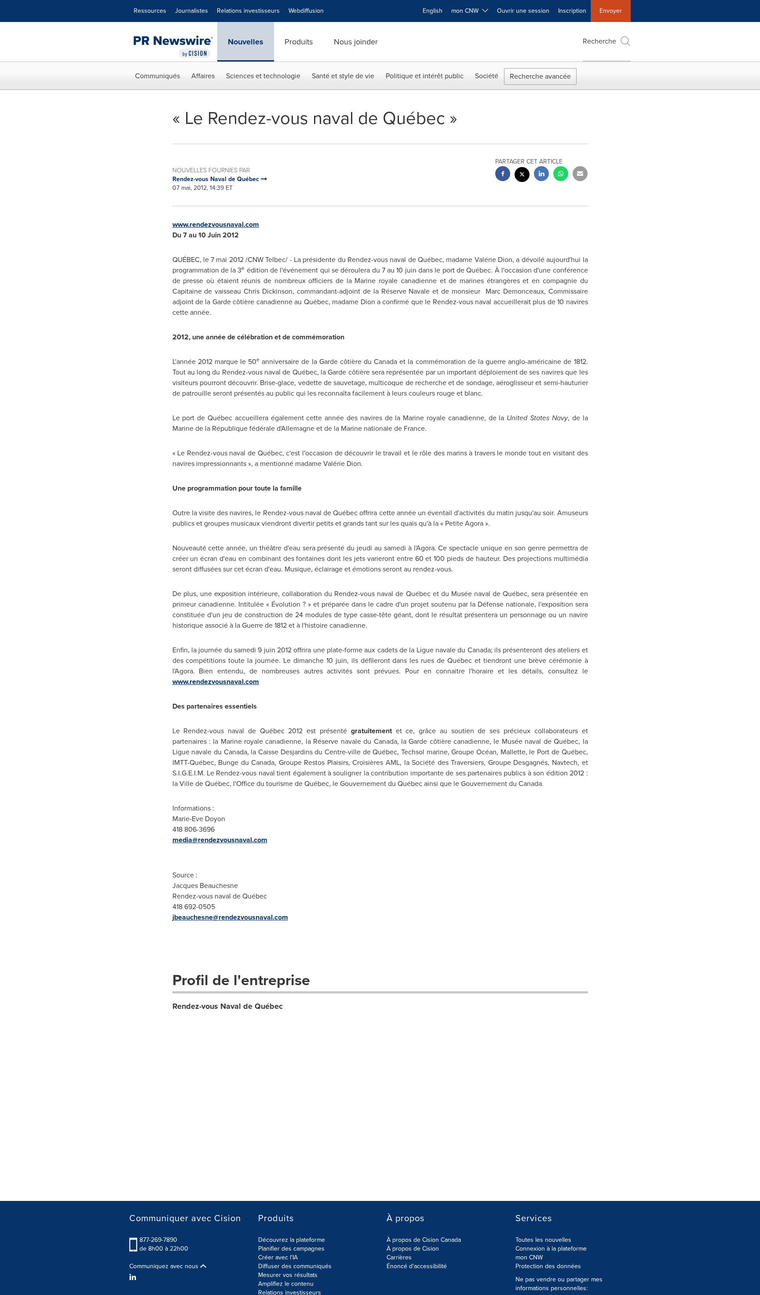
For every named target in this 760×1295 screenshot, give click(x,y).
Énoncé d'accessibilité (417, 1266)
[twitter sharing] (522, 175)
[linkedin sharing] (541, 174)
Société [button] (486, 76)
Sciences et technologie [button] (263, 76)
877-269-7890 (158, 1239)
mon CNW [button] (466, 10)
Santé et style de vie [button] (343, 76)
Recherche (599, 41)
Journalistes (191, 10)
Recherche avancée (540, 76)
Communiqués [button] (157, 76)
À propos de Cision (413, 1248)
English (432, 10)
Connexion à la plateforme (551, 1248)
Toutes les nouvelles (543, 1239)
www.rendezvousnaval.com (215, 224)
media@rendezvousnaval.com (219, 840)
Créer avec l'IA (278, 1257)
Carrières (399, 1257)
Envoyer (610, 10)
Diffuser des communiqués (295, 1266)
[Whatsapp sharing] (560, 174)
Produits (299, 41)
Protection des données (548, 1266)
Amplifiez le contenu (286, 1283)
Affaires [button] (203, 76)
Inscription (572, 10)
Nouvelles (245, 41)
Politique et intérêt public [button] (425, 76)
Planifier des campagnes (291, 1248)
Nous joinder (356, 41)
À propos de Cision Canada (424, 1239)
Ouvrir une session (523, 10)
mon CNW (529, 1257)
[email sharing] (580, 174)
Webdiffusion (306, 10)
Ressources (150, 10)
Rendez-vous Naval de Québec (227, 1006)
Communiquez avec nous (164, 1266)
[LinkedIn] (134, 1277)
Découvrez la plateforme (291, 1239)
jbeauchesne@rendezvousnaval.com (230, 917)
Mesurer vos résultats (288, 1275)
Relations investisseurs (248, 10)
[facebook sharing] (502, 174)
